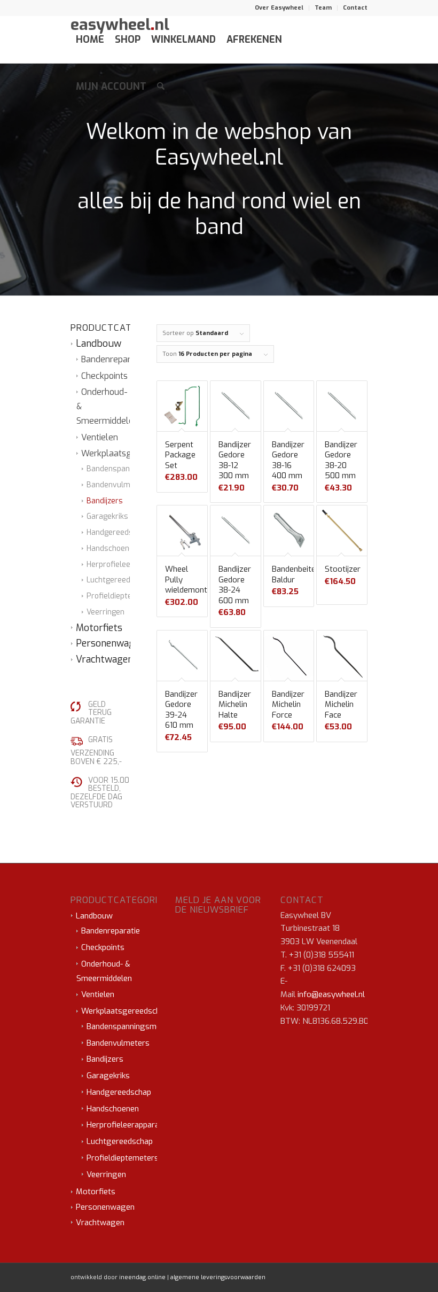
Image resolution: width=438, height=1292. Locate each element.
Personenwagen (110, 643)
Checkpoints (104, 376)
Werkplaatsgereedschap (129, 453)
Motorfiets (99, 627)
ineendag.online (142, 1277)
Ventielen (99, 437)
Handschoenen (112, 548)
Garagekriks (107, 516)
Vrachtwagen (104, 659)
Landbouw (98, 343)
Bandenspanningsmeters (131, 469)
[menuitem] (279, 8)
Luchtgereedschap (119, 580)
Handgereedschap (118, 532)
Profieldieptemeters (122, 596)
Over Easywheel (279, 8)
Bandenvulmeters (118, 485)
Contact (355, 8)
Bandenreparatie (113, 359)
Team (323, 8)
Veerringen (105, 612)
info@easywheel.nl (331, 994)
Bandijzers (105, 501)
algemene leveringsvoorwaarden (217, 1277)
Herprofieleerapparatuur (130, 564)
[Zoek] (161, 86)
